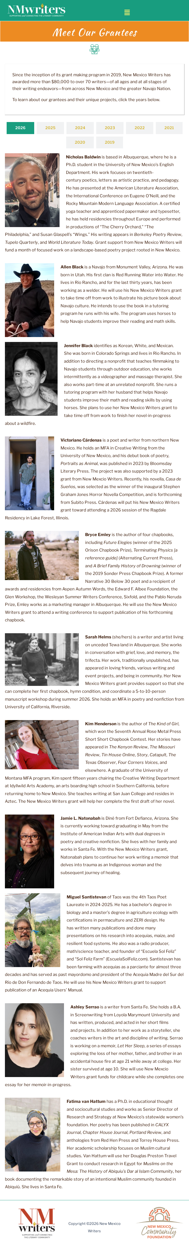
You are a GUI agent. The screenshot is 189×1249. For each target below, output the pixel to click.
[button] (127, 12)
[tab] (20, 128)
